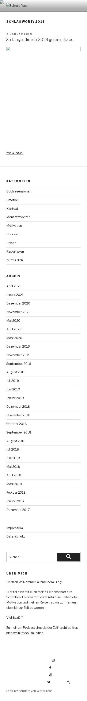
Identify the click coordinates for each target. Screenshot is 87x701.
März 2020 (14, 338)
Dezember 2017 (18, 510)
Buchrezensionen (18, 191)
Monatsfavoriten (18, 217)
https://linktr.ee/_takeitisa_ (25, 633)
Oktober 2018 (16, 424)
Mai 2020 (13, 321)
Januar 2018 (15, 501)
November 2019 (18, 355)
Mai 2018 (13, 467)
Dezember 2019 (18, 346)
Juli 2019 (12, 381)
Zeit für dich (14, 260)
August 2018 (16, 441)
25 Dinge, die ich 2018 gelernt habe (39, 39)
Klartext (12, 209)
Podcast (12, 234)
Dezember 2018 (18, 406)
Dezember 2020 (18, 303)
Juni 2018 (13, 458)
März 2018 (14, 484)
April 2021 (13, 286)
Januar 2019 (15, 398)
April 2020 (14, 329)
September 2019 (18, 364)
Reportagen (15, 251)
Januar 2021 (15, 295)
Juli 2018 (12, 449)
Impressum (14, 528)
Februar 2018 (16, 492)
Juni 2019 (13, 389)
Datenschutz (15, 536)
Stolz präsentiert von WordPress (29, 691)
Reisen (11, 243)
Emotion (12, 200)
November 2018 (18, 415)
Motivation (14, 226)
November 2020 (18, 312)
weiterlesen (14, 152)
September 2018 (18, 432)
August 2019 (16, 372)
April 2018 (13, 475)
